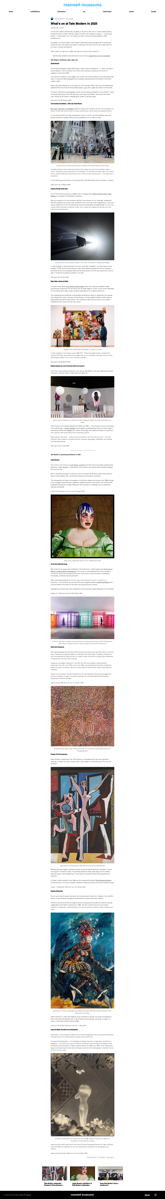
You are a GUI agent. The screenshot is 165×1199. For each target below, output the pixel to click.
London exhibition (92, 1157)
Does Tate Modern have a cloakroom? (109, 1184)
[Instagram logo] (155, 1195)
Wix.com (28, 1195)
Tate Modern (110, 1157)
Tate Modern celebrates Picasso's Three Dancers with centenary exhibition (53, 1184)
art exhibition (101, 1157)
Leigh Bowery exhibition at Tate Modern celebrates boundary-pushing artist (82, 1184)
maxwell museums (83, 4)
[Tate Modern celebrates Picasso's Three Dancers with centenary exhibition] (54, 1173)
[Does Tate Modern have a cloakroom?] (110, 1173)
